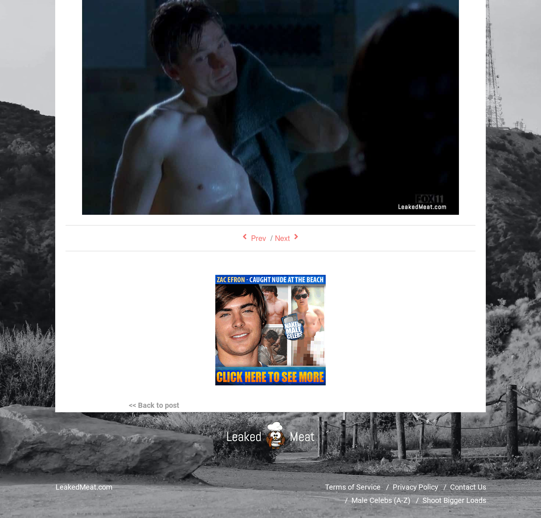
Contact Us (468, 487)
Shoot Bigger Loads (454, 500)
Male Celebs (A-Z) (380, 500)
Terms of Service (353, 487)
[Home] (270, 435)
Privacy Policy (415, 487)
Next (282, 237)
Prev (258, 237)
